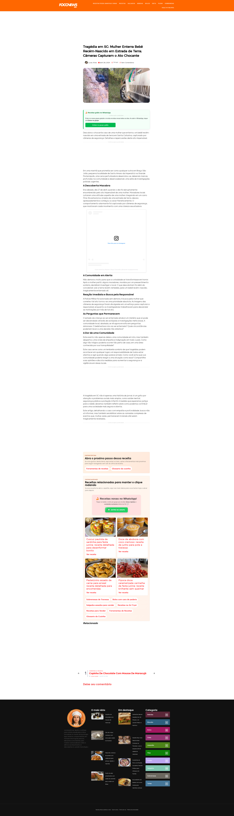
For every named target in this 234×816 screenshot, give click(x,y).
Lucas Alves (94, 676)
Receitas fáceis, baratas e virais (105, 3)
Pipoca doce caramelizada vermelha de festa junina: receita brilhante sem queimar (131, 584)
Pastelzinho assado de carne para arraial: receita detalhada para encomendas (99, 584)
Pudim (160, 3)
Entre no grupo (118, 510)
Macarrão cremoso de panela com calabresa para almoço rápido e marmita (110, 758)
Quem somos (115, 809)
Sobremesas (169, 3)
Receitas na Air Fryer (127, 605)
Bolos (147, 3)
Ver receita (91, 554)
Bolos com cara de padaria (125, 599)
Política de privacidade (132, 809)
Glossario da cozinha (121, 468)
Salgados (131, 3)
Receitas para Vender (96, 611)
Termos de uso (122, 809)
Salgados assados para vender (100, 605)
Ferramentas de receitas (97, 468)
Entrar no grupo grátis (100, 125)
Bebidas (140, 3)
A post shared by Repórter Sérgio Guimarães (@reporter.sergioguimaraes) (116, 269)
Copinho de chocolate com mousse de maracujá (117, 673)
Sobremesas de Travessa (97, 599)
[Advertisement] (116, 28)
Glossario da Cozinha (95, 616)
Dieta (154, 3)
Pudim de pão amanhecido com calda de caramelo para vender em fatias (110, 779)
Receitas (122, 3)
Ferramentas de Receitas (120, 611)
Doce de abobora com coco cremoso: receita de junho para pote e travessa (131, 543)
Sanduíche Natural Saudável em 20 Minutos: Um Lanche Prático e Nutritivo (137, 720)
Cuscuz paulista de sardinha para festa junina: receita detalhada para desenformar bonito (100, 545)
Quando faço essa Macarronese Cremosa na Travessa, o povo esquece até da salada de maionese (137, 746)
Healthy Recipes (168, 7)
